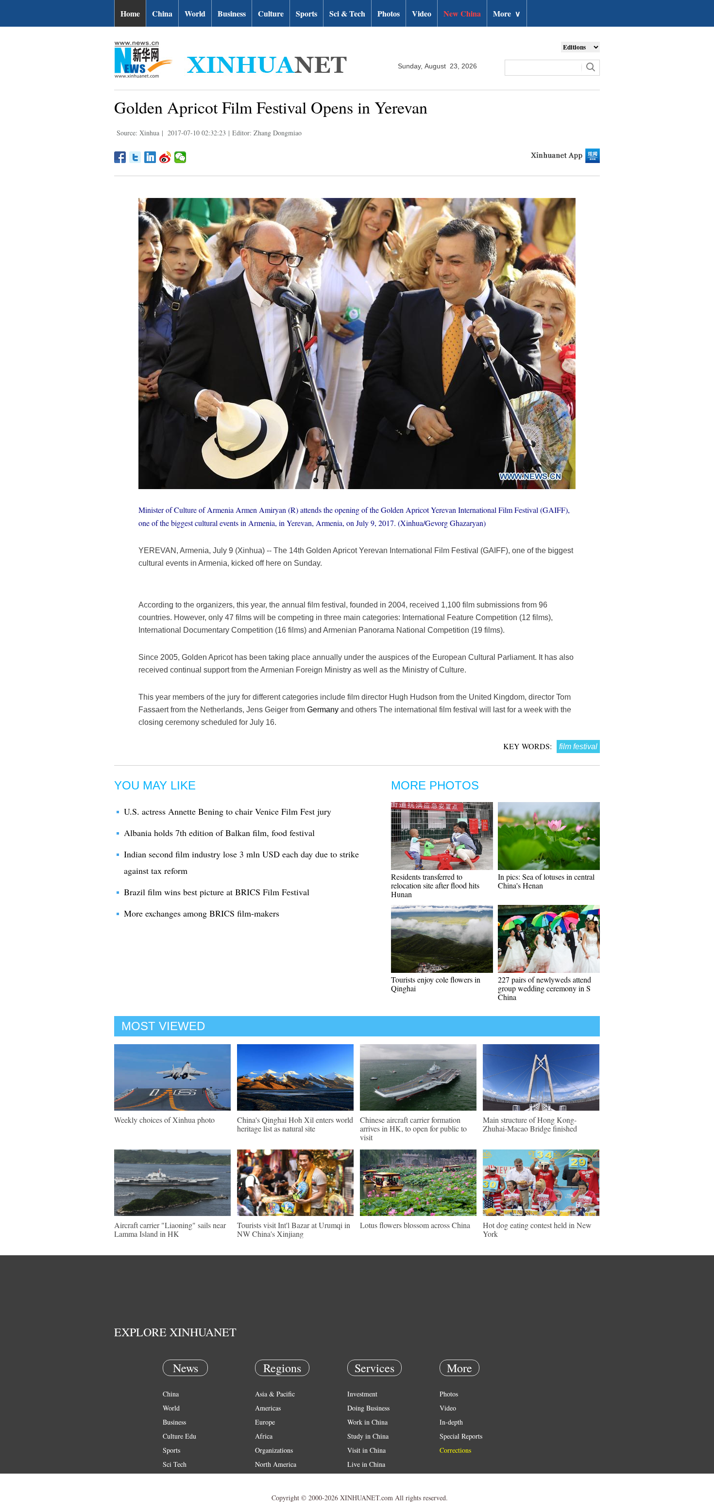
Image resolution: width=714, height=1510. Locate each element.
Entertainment (182, 1492)
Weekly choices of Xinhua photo (164, 1120)
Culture (271, 13)
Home (130, 13)
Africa (263, 1436)
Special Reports (461, 1436)
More (507, 13)
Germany (323, 710)
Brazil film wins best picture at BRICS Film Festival (216, 892)
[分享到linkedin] (150, 157)
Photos (388, 13)
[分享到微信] (180, 157)
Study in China (368, 1436)
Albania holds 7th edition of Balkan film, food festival (219, 832)
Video (421, 13)
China (162, 13)
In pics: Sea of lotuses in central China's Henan (546, 880)
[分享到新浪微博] (165, 157)
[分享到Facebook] (120, 157)
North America (275, 1464)
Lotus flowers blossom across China (415, 1225)
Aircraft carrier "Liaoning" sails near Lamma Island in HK (170, 1229)
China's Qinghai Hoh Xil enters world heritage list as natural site (295, 1124)
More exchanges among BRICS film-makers (201, 913)
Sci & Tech (347, 13)
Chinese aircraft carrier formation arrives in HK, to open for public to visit (413, 1128)
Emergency (362, 1478)
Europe (265, 1422)
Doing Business (368, 1407)
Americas (268, 1407)
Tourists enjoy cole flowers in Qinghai (435, 983)
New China (462, 13)
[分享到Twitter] (135, 157)
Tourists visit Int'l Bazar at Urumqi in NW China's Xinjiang (293, 1229)
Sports (306, 13)
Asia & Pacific (275, 1393)
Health (172, 1478)
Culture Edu (179, 1436)
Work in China (367, 1422)
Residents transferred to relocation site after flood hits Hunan (435, 885)
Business (232, 13)
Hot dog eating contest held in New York (537, 1229)
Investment (362, 1393)
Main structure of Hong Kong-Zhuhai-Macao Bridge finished (530, 1124)
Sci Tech (175, 1464)
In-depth (451, 1422)
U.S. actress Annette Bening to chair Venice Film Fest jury (227, 811)
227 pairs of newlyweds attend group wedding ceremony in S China (544, 988)
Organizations (274, 1450)
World (195, 13)
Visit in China (366, 1450)
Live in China (366, 1464)
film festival (578, 746)
